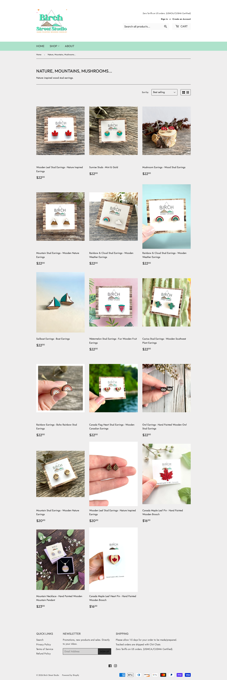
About (69, 46)
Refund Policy (43, 653)
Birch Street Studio (51, 675)
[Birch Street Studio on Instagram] (115, 666)
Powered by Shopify (70, 675)
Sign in (164, 19)
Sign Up (104, 651)
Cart (184, 26)
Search (39, 640)
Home (40, 46)
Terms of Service (44, 649)
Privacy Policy (43, 644)
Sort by (145, 92)
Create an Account (181, 19)
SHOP (54, 46)
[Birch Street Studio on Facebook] (110, 666)
